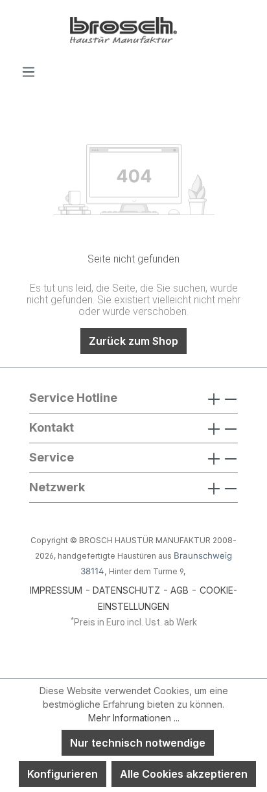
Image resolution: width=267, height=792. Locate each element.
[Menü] (28, 71)
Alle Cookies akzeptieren (184, 773)
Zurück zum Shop (133, 340)
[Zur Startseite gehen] (133, 32)
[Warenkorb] (245, 67)
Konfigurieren (62, 773)
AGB (179, 590)
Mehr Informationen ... (134, 717)
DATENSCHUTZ (126, 590)
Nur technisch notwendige (137, 742)
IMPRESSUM (56, 590)
